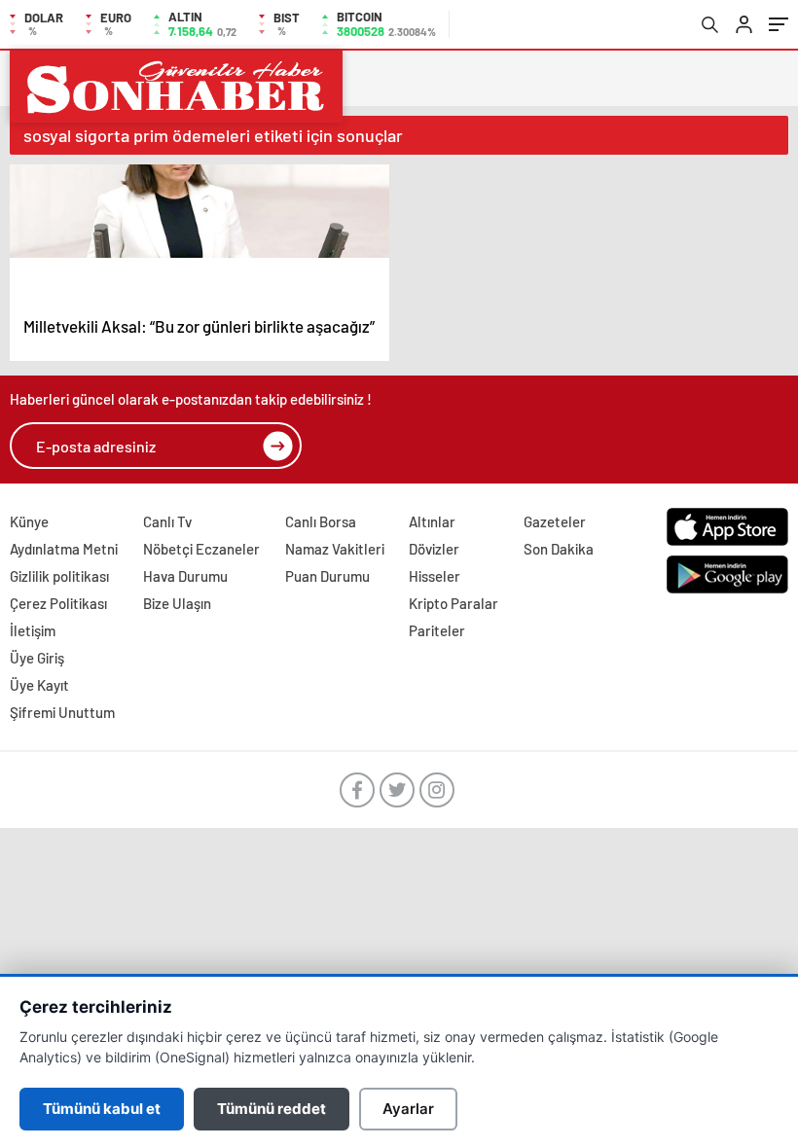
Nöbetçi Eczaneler (201, 548)
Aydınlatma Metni (64, 548)
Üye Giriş (37, 657)
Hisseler (434, 576)
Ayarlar (408, 1108)
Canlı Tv (167, 521)
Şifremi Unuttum (62, 712)
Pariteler (437, 630)
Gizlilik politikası (59, 576)
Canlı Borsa (320, 521)
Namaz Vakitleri (334, 548)
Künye (29, 521)
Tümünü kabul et (102, 1108)
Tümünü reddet (271, 1108)
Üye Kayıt (39, 685)
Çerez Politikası (58, 603)
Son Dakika (559, 548)
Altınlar (432, 521)
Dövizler (434, 548)
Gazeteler (555, 521)
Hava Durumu (185, 576)
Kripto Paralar (453, 603)
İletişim (32, 630)
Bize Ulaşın (177, 603)
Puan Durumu (327, 576)
